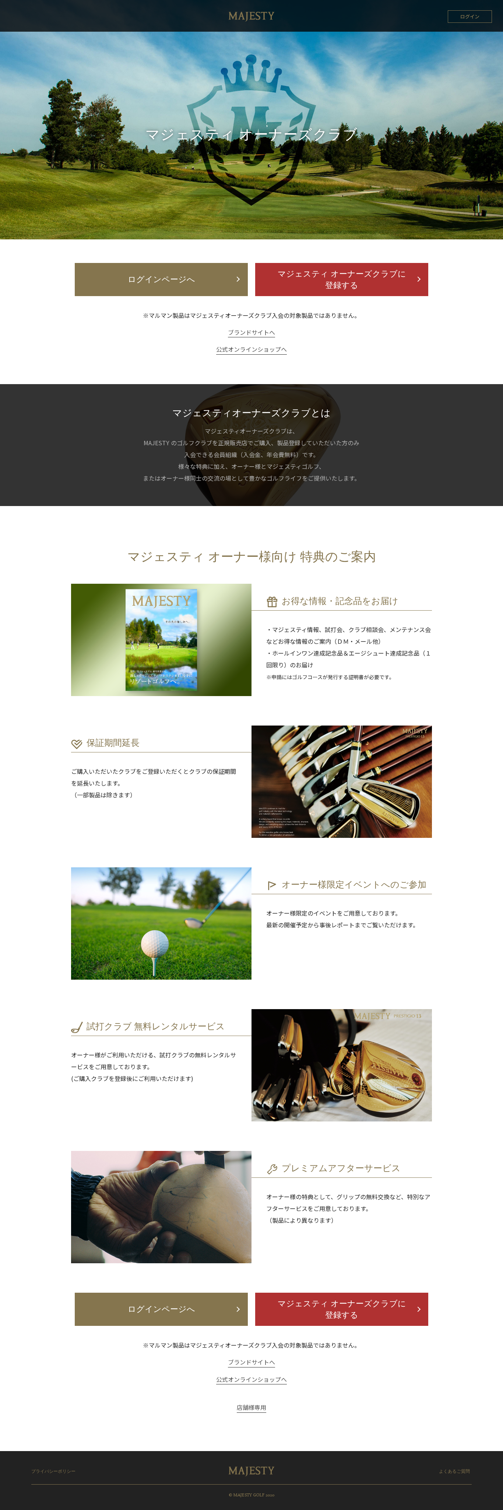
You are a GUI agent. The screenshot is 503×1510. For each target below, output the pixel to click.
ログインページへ (161, 280)
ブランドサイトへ (251, 332)
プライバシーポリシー (53, 1471)
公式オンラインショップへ (251, 349)
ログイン (469, 16)
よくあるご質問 (454, 1471)
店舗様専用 (251, 1407)
